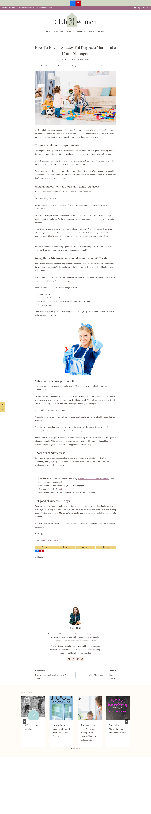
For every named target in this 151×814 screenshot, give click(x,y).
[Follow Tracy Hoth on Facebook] (69, 659)
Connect (101, 31)
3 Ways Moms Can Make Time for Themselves (102, 675)
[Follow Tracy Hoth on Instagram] (78, 659)
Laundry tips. (62, 489)
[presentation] (33, 708)
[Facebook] (135, 7)
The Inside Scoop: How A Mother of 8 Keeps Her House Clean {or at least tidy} (89, 732)
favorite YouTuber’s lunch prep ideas (93, 479)
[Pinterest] (143, 7)
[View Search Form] (147, 7)
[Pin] (41, 551)
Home (48, 31)
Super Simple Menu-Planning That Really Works (117, 729)
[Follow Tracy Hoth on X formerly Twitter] (73, 659)
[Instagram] (139, 7)
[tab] (71, 748)
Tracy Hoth (67, 59)
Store (91, 31)
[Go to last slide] (24, 721)
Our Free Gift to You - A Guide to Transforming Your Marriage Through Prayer (27, 7)
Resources (80, 31)
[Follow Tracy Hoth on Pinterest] (82, 659)
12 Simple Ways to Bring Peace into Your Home (51, 675)
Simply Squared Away (49, 541)
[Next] (126, 721)
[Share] (37, 551)
